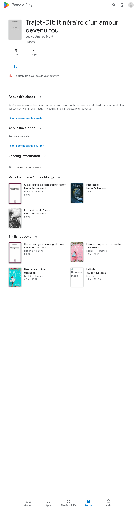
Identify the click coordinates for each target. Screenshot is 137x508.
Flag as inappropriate (25, 167)
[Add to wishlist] (15, 66)
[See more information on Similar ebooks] (36, 236)
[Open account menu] (131, 5)
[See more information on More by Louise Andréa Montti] (59, 177)
